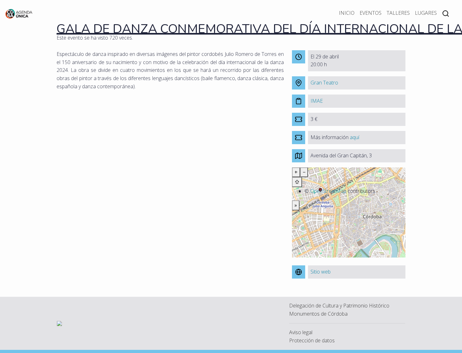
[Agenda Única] (19, 13)
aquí (354, 137)
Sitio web (321, 271)
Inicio (347, 12)
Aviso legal (300, 332)
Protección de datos (312, 340)
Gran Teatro (324, 82)
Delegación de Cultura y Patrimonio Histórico (339, 305)
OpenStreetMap (328, 190)
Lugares (426, 12)
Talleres (398, 12)
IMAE (317, 100)
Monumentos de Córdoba (318, 313)
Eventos (371, 12)
